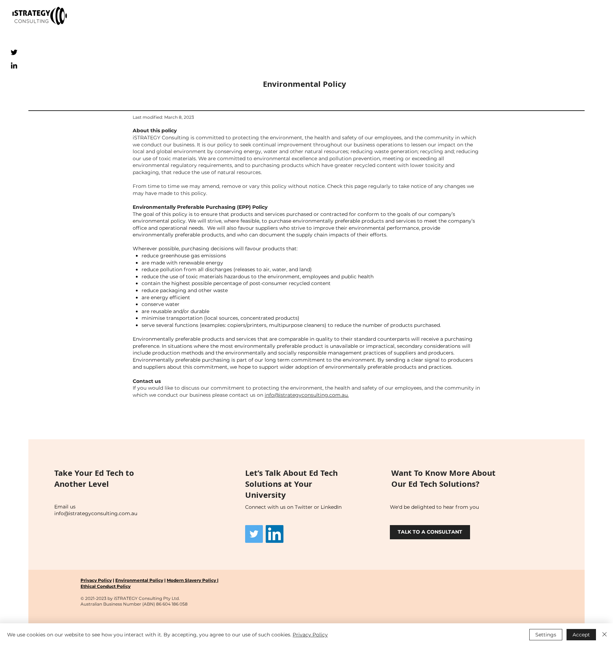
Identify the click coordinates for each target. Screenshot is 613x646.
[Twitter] (14, 52)
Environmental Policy (139, 580)
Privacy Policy (96, 580)
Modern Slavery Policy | (193, 580)
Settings (545, 634)
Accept (581, 634)
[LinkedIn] (14, 65)
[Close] (604, 634)
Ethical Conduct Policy (106, 586)
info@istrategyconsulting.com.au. (307, 395)
